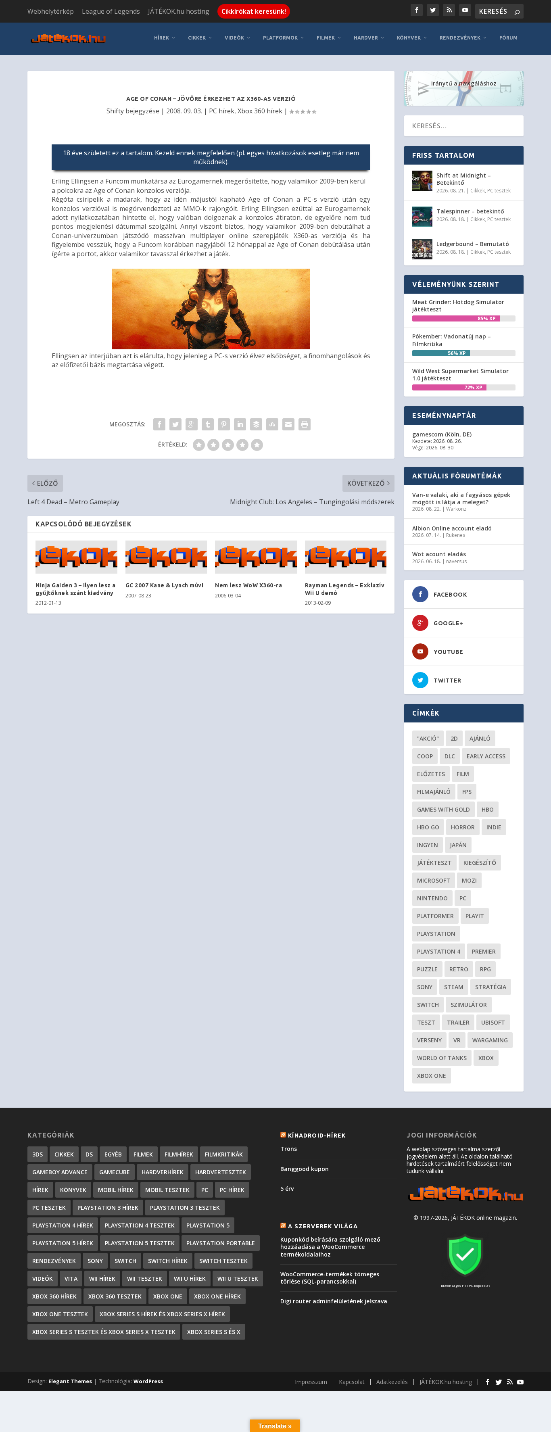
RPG (485, 969)
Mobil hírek (116, 1190)
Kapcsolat (352, 1382)
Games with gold (443, 809)
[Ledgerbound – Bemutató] (422, 249)
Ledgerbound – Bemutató (472, 244)
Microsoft (433, 880)
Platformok (280, 37)
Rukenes (455, 535)
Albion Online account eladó (452, 528)
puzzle (427, 969)
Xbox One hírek (217, 1296)
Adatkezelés (392, 1382)
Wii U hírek (190, 1278)
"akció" (428, 738)
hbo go (428, 827)
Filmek (326, 37)
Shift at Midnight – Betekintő (463, 178)
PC (462, 898)
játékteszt (434, 862)
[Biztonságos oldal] (465, 1278)
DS (89, 1154)
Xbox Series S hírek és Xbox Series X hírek (162, 1314)
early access (486, 756)
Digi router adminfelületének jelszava (333, 1301)
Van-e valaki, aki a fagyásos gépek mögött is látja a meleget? (461, 498)
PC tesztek (499, 190)
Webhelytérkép (50, 11)
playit (474, 916)
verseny (429, 1040)
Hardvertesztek (220, 1172)
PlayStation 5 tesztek (140, 1243)
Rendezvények (460, 37)
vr (457, 1040)
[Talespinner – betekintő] (422, 217)
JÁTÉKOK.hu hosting (178, 11)
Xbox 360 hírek (260, 110)
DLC (450, 756)
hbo (488, 809)
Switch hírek (168, 1261)
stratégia (490, 987)
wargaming (490, 1040)
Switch (428, 1004)
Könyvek (409, 37)
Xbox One (431, 1075)
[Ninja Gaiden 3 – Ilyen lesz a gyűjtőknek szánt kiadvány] (76, 557)
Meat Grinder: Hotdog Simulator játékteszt (458, 305)
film (463, 774)
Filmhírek (179, 1154)
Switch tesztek (223, 1261)
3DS (37, 1154)
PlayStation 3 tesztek (185, 1207)
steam (453, 987)
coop (425, 756)
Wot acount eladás (439, 554)
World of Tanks (442, 1058)
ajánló (480, 738)
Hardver (366, 37)
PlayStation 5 (208, 1225)
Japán (458, 845)
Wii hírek (102, 1278)
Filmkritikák (224, 1154)
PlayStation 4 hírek (62, 1225)
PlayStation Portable (220, 1243)
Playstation (436, 933)
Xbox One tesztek (60, 1314)
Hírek (161, 37)
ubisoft (493, 1022)
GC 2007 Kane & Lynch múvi (164, 585)
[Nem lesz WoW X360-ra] (256, 557)
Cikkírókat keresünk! (253, 11)
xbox (486, 1058)
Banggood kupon (304, 1169)
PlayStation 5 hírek (62, 1243)
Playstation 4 (438, 951)
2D (454, 738)
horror (463, 827)
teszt (426, 1022)
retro (458, 969)
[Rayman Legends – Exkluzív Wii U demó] (346, 557)
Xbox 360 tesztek (115, 1296)
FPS (467, 791)
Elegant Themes (70, 1381)
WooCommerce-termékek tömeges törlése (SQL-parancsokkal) (329, 1277)
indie (493, 827)
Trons (288, 1148)
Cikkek (197, 37)
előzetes (431, 774)
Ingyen (427, 845)
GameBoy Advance (60, 1172)
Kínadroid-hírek (317, 1135)
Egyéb (113, 1154)
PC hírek (221, 110)
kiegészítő (479, 862)
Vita (71, 1278)
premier (484, 951)
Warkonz (456, 508)
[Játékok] (465, 1201)
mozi (469, 880)
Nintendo (432, 898)
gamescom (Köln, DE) (442, 434)
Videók (234, 37)
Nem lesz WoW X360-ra (248, 585)
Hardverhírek (163, 1172)
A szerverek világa (323, 1226)
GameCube (114, 1172)
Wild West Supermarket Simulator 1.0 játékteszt (460, 374)
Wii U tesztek (237, 1278)
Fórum (508, 37)
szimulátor (469, 1004)
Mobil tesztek (167, 1190)
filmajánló (434, 791)
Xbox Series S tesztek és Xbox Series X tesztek (103, 1332)
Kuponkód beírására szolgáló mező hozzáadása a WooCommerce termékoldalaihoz (330, 1247)
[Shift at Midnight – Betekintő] (422, 181)
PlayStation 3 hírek (107, 1207)
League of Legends (111, 11)
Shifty (115, 110)
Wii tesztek (144, 1278)
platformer (435, 916)
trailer (458, 1022)
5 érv (287, 1188)
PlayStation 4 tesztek (140, 1225)
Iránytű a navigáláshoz (464, 83)
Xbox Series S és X (213, 1332)
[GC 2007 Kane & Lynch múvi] (166, 557)
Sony (424, 987)
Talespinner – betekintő (470, 211)
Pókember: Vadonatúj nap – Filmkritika (451, 339)
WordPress (148, 1381)
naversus (456, 561)
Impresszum (311, 1382)
